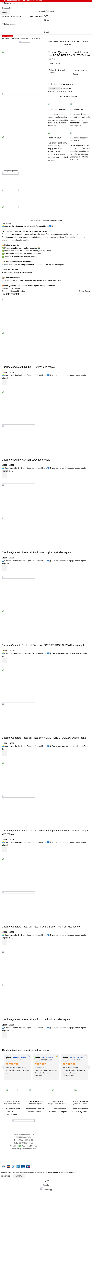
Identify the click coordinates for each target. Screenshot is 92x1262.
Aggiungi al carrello (68, 97)
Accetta (19, 1176)
